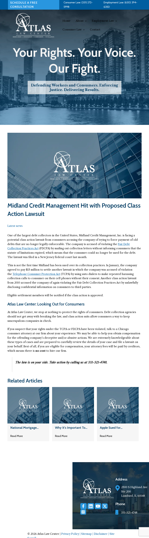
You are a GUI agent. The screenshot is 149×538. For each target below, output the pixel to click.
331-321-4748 (129, 512)
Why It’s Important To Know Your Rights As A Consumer (71, 428)
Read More (16, 436)
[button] (85, 20)
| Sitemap (86, 534)
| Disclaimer (100, 534)
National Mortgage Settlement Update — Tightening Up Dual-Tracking (25, 428)
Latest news (15, 226)
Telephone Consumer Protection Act (36, 274)
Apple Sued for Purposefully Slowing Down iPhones (114, 428)
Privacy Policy (70, 534)
